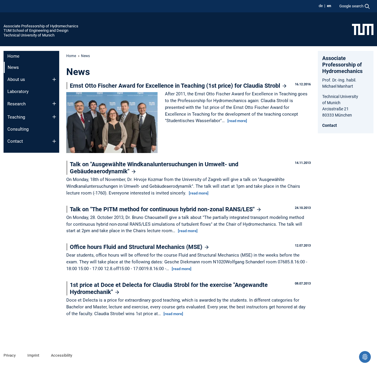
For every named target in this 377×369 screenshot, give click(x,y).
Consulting (18, 129)
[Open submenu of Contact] (54, 141)
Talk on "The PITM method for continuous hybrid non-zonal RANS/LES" (163, 209)
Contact (15, 141)
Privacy (10, 355)
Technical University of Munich (29, 35)
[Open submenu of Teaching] (54, 116)
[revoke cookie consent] (365, 357)
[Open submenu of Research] (54, 103)
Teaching (16, 117)
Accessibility (61, 355)
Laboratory (18, 91)
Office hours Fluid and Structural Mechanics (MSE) (137, 246)
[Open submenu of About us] (54, 79)
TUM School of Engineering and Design (36, 30)
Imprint (33, 355)
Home (13, 56)
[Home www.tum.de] (362, 29)
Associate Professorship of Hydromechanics (41, 26)
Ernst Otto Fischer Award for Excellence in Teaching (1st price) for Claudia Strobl (176, 85)
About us (16, 79)
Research (16, 104)
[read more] (237, 121)
